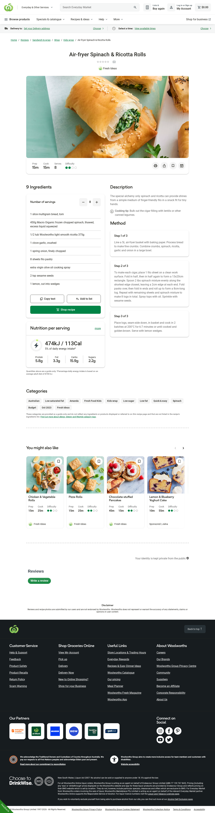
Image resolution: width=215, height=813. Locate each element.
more (98, 328)
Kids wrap (68, 40)
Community (163, 672)
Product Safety (18, 666)
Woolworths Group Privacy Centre (176, 666)
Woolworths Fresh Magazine (124, 692)
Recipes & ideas (80, 19)
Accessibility (199, 809)
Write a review (41, 581)
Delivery (63, 666)
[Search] (135, 7)
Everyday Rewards (118, 659)
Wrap (57, 40)
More (117, 19)
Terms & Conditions (182, 809)
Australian (33, 401)
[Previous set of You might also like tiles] (175, 448)
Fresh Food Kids (92, 401)
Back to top (194, 629)
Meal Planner (115, 686)
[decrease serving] (83, 202)
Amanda (74, 401)
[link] (107, 61)
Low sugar (128, 401)
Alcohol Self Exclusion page (180, 799)
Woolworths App (117, 699)
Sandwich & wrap (41, 40)
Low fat (144, 401)
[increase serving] (97, 202)
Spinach (177, 401)
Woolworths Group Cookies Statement (122, 809)
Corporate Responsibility (171, 692)
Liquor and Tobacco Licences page (163, 794)
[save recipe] (173, 165)
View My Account (68, 652)
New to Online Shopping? (73, 679)
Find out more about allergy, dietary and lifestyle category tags (68, 417)
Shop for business (197, 19)
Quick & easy (160, 401)
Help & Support (18, 652)
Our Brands (163, 659)
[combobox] (99, 7)
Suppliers (162, 679)
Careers (161, 652)
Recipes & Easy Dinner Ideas (124, 666)
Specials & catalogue (48, 19)
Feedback (15, 659)
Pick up (62, 659)
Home (14, 40)
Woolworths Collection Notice (156, 809)
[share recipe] (164, 165)
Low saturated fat (54, 401)
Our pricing (114, 679)
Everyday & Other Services (35, 7)
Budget (32, 407)
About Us (162, 699)
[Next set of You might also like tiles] (183, 448)
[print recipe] (155, 165)
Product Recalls (18, 672)
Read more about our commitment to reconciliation (43, 764)
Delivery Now (66, 672)
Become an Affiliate (168, 686)
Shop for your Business (72, 686)
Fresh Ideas (110, 68)
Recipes (25, 40)
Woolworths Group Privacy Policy (87, 809)
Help (101, 19)
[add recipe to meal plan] (181, 165)
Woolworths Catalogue (121, 672)
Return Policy (17, 679)
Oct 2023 (46, 407)
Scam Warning (18, 686)
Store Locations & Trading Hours (127, 652)
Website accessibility (130, 764)
